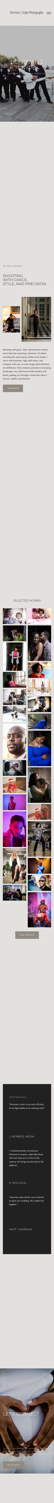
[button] (49, 13)
